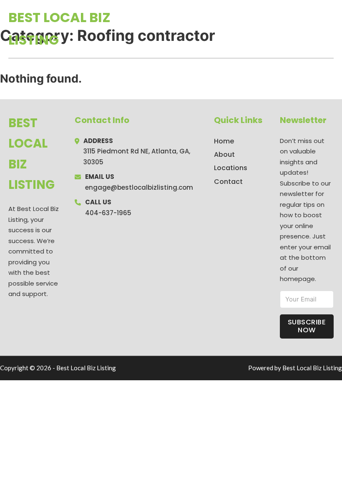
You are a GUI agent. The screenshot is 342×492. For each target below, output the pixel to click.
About (224, 154)
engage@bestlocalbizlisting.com (139, 187)
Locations (274, 28)
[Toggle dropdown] (331, 29)
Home (237, 28)
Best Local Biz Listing (59, 28)
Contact (228, 181)
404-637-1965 (108, 212)
